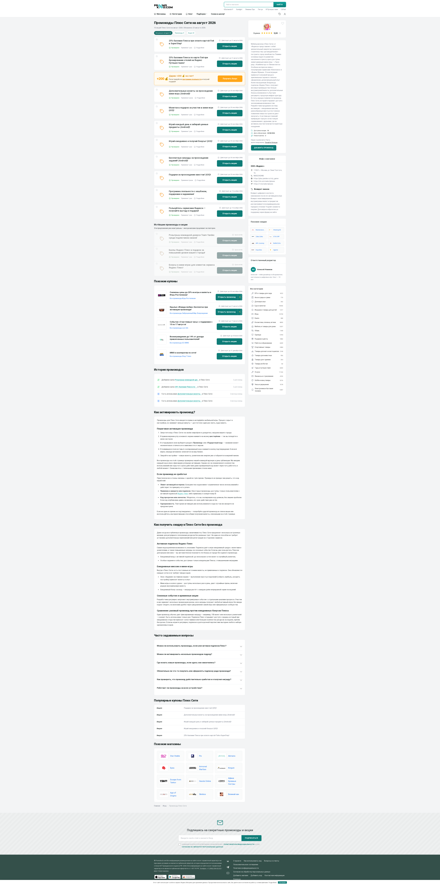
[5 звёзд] (271, 33)
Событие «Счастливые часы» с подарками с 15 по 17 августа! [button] (191, 323)
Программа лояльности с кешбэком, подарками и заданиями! (188, 192)
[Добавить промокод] (279, 14)
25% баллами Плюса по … (186, 387)
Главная (157, 806)
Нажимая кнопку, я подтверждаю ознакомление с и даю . (221, 845)
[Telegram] (227, 867)
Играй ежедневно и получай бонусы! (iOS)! (190, 141)
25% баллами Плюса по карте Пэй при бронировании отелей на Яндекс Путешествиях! (188, 60)
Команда (237, 879)
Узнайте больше (271, 142)
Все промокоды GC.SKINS (179, 343)
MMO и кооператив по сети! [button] (183, 353)
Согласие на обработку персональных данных (251, 872)
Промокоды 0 (179, 33)
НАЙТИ (280, 5)
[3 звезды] (267, 33)
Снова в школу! (218, 14)
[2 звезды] (264, 33)
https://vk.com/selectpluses (264, 181)
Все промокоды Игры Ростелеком (183, 298)
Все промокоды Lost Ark (179, 328)
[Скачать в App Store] (160, 877)
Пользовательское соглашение (245, 865)
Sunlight (239, 9)
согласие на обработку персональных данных (202, 847)
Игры (165, 806)
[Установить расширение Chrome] (188, 877)
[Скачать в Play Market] (174, 877)
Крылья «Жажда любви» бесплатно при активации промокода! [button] (189, 308)
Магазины (161, 14)
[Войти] (285, 14)
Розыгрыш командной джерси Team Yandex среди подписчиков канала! (191, 236)
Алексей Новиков (264, 269)
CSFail (283, 9)
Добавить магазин (240, 875)
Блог (190, 14)
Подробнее (200, 48)
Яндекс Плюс (182, 494)
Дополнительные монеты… (190, 394)
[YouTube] (227, 873)
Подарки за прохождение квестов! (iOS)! (190, 174)
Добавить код (256, 875)
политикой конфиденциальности (239, 844)
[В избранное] (157, 40)
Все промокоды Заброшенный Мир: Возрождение (189, 313)
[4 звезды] (269, 33)
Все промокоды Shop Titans (180, 356)
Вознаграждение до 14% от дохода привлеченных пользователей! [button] (187, 337)
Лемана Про (250, 9)
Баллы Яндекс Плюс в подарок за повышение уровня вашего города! (187, 251)
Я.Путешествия (272, 9)
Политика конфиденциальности (246, 868)
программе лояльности (191, 79)
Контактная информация (274, 875)
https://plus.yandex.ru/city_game (266, 178)
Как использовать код (253, 861)
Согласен (282, 882)
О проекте (237, 861)
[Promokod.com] (163, 6)
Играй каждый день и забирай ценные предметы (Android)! (188, 125)
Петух (260, 9)
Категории (177, 14)
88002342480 (259, 176)
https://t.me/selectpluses (263, 184)
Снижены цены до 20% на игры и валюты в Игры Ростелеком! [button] (190, 293)
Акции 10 (191, 33)
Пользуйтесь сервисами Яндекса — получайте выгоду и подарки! (187, 209)
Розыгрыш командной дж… (187, 380)
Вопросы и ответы (271, 861)
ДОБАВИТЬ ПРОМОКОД (263, 148)
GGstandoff (228, 9)
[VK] (227, 862)
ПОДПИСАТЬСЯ (251, 838)
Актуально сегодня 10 (163, 33)
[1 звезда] (262, 33)
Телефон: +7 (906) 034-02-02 (210, 868)
